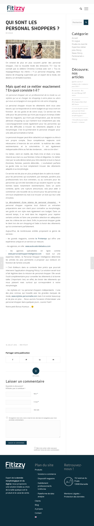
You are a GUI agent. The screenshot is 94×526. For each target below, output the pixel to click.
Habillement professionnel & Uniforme (44, 486)
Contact (38, 513)
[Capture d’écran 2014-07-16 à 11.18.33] (33, 49)
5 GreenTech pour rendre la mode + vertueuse (80, 121)
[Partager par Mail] (53, 359)
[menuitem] (79, 9)
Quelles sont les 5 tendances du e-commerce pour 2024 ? (80, 84)
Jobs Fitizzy (76, 50)
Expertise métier (79, 47)
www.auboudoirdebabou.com (37, 246)
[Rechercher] (79, 9)
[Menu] (85, 9)
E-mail (36, 402)
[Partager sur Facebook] (12, 359)
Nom (36, 394)
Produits (38, 469)
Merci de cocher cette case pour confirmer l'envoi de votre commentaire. (46, 449)
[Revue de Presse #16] (2, 263)
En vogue (9, 33)
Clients (38, 501)
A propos (39, 509)
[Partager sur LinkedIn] (40, 359)
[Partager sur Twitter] (26, 359)
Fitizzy (25, 345)
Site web (36, 410)
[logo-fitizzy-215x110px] (16, 9)
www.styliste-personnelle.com (24, 296)
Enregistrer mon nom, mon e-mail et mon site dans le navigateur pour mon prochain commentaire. (33, 419)
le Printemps (41, 238)
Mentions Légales (71, 493)
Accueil (75, 38)
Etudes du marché (79, 44)
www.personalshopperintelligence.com (24, 253)
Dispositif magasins (46, 478)
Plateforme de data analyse (46, 495)
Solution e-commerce (47, 474)
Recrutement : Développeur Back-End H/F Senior (79, 101)
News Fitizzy (77, 53)
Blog (37, 505)
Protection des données (74, 496)
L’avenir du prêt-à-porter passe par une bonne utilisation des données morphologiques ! (80, 111)
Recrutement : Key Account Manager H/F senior (79, 92)
